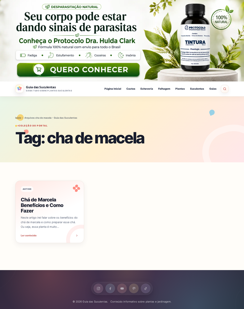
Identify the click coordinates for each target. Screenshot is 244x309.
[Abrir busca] (225, 89)
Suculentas (197, 88)
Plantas (180, 88)
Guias (213, 88)
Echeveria (146, 88)
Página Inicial (112, 88)
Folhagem (164, 88)
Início (18, 117)
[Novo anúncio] (122, 40)
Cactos (130, 88)
